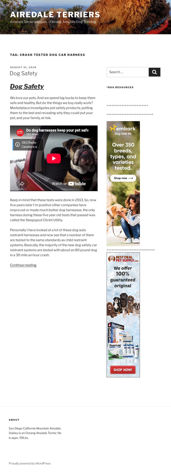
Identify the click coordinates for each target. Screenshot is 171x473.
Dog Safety (24, 73)
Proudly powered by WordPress (30, 463)
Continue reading (23, 265)
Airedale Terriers (55, 14)
